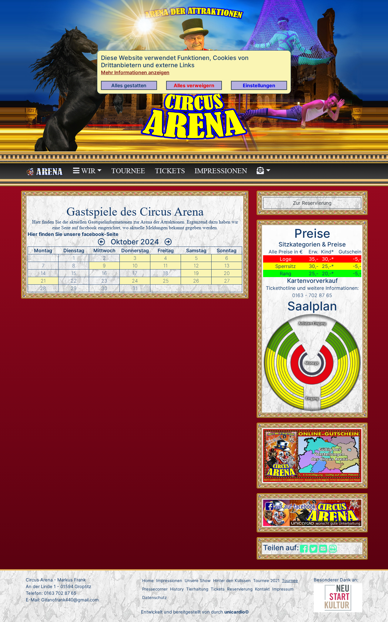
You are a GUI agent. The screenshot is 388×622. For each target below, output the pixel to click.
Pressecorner (155, 589)
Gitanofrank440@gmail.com (70, 600)
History (177, 589)
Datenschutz (154, 597)
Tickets (170, 171)
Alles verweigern (194, 85)
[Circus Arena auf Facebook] (312, 512)
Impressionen (221, 171)
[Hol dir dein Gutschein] (312, 455)
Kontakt (262, 589)
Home (148, 580)
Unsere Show (198, 580)
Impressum (283, 589)
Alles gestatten (128, 85)
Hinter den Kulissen (232, 580)
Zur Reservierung (312, 203)
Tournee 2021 (266, 580)
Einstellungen (259, 85)
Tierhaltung (197, 589)
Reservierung (240, 589)
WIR (87, 171)
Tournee (128, 171)
